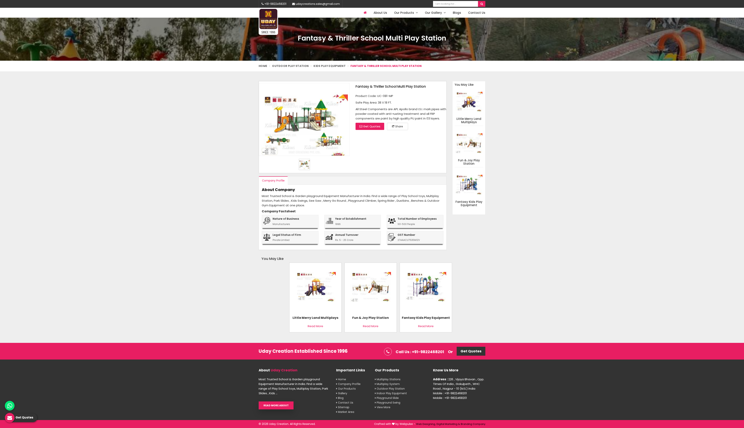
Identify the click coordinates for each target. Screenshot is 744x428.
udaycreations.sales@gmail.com (317, 4)
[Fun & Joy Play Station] (371, 288)
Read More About (276, 405)
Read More (315, 326)
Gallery (342, 393)
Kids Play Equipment (329, 66)
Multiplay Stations (388, 379)
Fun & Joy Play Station (469, 162)
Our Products (404, 13)
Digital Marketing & (448, 424)
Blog (340, 398)
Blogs (457, 13)
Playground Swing (388, 403)
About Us (380, 13)
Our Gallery (434, 13)
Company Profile (273, 180)
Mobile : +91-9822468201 (450, 393)
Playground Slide (387, 398)
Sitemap (343, 407)
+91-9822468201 (275, 4)
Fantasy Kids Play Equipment (469, 203)
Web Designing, (426, 424)
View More (383, 407)
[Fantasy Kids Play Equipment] (426, 288)
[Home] (364, 13)
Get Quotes (371, 126)
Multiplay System (388, 384)
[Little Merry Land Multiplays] (315, 288)
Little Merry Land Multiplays (468, 120)
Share (398, 126)
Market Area (345, 412)
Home (263, 66)
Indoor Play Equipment (391, 393)
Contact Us (476, 13)
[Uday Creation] (268, 21)
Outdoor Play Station (290, 66)
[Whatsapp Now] (10, 406)
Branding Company (473, 424)
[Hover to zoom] (304, 119)
